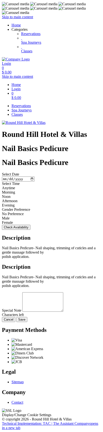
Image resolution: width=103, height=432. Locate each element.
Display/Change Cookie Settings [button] (26, 415)
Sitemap (17, 382)
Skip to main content (17, 17)
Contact (17, 402)
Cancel (8, 319)
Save (21, 319)
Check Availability (16, 227)
